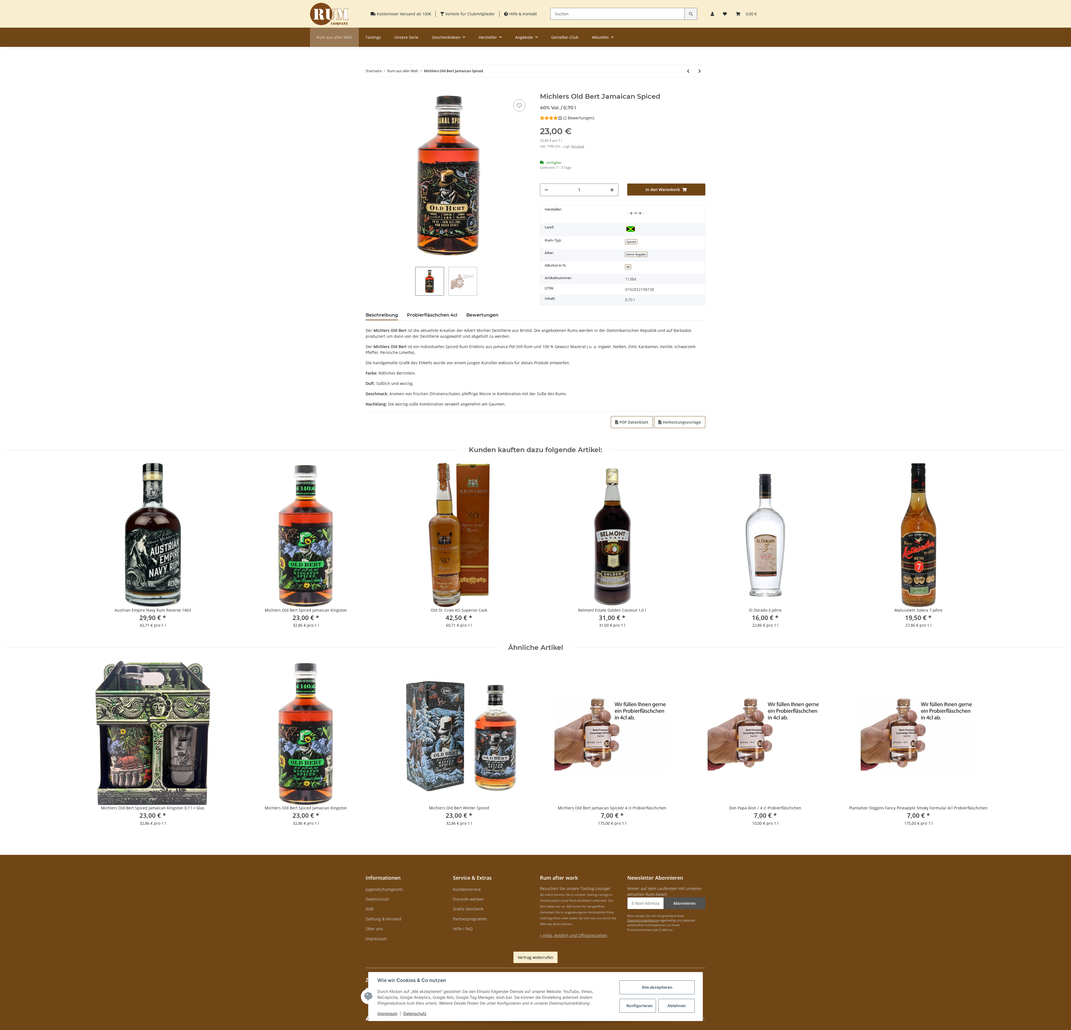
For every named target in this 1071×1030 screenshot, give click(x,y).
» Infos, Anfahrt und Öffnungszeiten (573, 935)
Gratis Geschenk (468, 908)
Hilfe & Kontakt (522, 13)
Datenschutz (377, 899)
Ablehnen (676, 1005)
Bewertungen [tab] (482, 315)
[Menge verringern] (546, 190)
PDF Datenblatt (633, 422)
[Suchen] (690, 14)
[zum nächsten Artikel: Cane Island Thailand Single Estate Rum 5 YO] (699, 71)
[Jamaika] (630, 228)
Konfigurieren (639, 1005)
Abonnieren (684, 903)
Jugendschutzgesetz (384, 889)
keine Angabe (636, 254)
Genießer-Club (564, 37)
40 (628, 267)
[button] (712, 13)
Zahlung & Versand (383, 919)
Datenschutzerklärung (643, 920)
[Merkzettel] (724, 13)
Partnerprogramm (470, 919)
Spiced (631, 242)
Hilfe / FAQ (463, 928)
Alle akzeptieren (657, 987)
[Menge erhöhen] (612, 190)
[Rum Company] (329, 14)
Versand (577, 146)
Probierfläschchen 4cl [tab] (432, 315)
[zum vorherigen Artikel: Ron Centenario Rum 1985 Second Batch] (688, 71)
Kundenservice (467, 889)
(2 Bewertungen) (578, 117)
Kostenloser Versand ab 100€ (403, 13)
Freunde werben (468, 899)
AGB (369, 908)
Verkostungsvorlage (681, 422)
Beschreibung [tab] (382, 315)
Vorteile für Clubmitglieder (469, 13)
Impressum (376, 938)
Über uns (374, 928)
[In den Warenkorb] (370, 89)
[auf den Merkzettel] (519, 105)
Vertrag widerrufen (535, 957)
